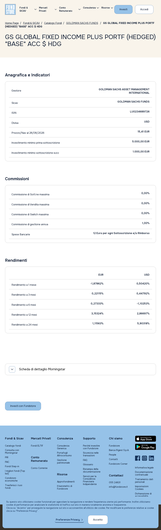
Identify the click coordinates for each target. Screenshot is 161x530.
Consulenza (89, 7)
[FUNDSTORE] (10, 9)
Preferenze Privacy (68, 519)
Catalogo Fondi (53, 23)
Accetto (98, 519)
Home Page (12, 23)
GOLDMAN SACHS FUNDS (82, 23)
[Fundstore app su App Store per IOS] (145, 439)
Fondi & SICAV (31, 23)
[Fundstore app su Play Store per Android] (145, 447)
